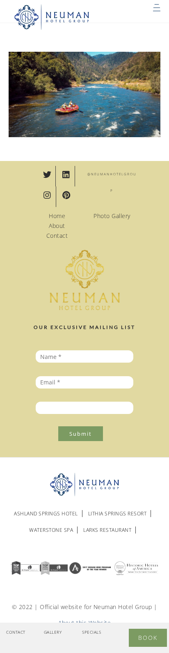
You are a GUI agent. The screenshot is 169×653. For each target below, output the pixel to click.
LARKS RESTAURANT (107, 530)
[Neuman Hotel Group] (52, 28)
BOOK (148, 638)
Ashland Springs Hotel (46, 513)
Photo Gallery (112, 216)
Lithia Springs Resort (117, 513)
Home (57, 216)
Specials (91, 632)
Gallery (53, 632)
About (57, 226)
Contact (57, 235)
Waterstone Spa (51, 530)
